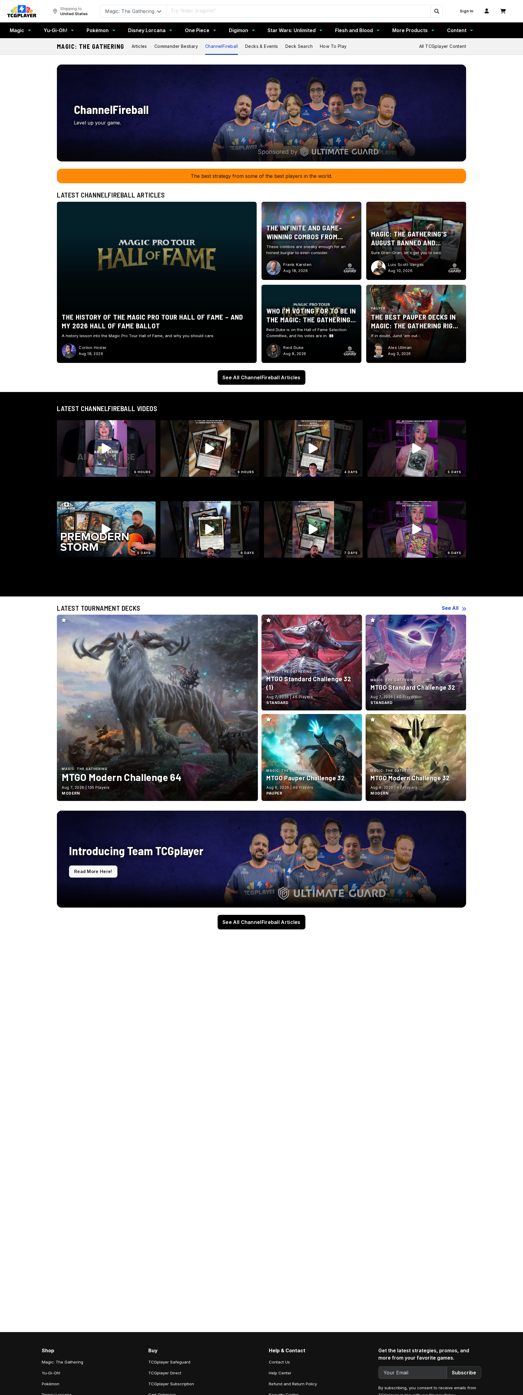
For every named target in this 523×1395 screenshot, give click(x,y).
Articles (139, 46)
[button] (436, 11)
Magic (17, 30)
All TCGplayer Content (442, 46)
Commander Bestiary (176, 46)
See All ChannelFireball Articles (261, 377)
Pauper (378, 308)
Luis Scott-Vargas (406, 264)
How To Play (333, 46)
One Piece (197, 30)
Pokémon (98, 30)
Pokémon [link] (50, 1383)
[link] (21, 11)
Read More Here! (93, 871)
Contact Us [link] (279, 1362)
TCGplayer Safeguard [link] (169, 1362)
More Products (410, 30)
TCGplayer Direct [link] (164, 1372)
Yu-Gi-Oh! (55, 30)
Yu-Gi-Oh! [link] (51, 1372)
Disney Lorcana (147, 30)
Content (456, 30)
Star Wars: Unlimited (292, 30)
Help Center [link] (280, 1372)
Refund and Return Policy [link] (293, 1383)
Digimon (238, 30)
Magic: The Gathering (90, 46)
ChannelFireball (221, 46)
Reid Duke (293, 347)
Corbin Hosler (93, 347)
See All (450, 608)
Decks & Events (261, 46)
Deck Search (299, 46)
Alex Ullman (400, 347)
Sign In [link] (466, 11)
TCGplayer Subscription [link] (171, 1383)
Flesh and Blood (354, 30)
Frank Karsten (297, 264)
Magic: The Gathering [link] (62, 1362)
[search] (299, 10)
